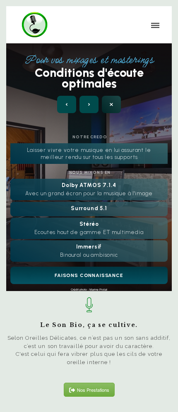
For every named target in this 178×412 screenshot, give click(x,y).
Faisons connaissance (89, 275)
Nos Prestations (93, 389)
